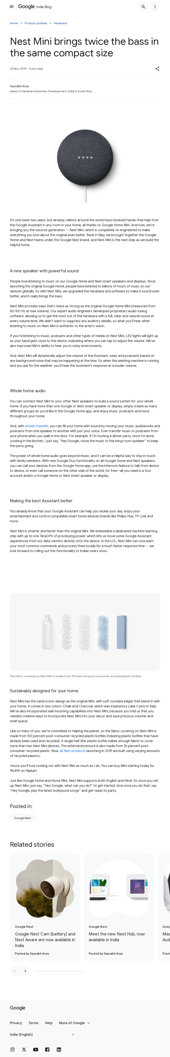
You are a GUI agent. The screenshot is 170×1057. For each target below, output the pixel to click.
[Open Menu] (12, 7)
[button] (158, 69)
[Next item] (25, 971)
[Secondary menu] (155, 7)
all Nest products (73, 751)
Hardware (60, 23)
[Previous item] (15, 971)
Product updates (36, 23)
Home (14, 23)
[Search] (143, 7)
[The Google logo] (18, 1008)
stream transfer (36, 426)
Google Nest (22, 818)
